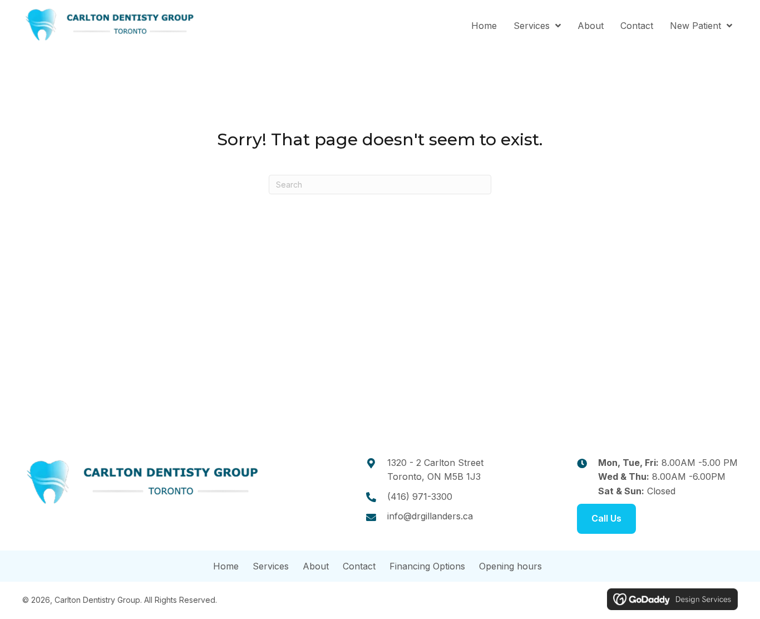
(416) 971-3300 (419, 496)
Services (271, 566)
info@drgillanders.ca (430, 516)
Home (226, 566)
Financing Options (427, 566)
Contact (359, 566)
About (316, 566)
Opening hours (510, 566)
